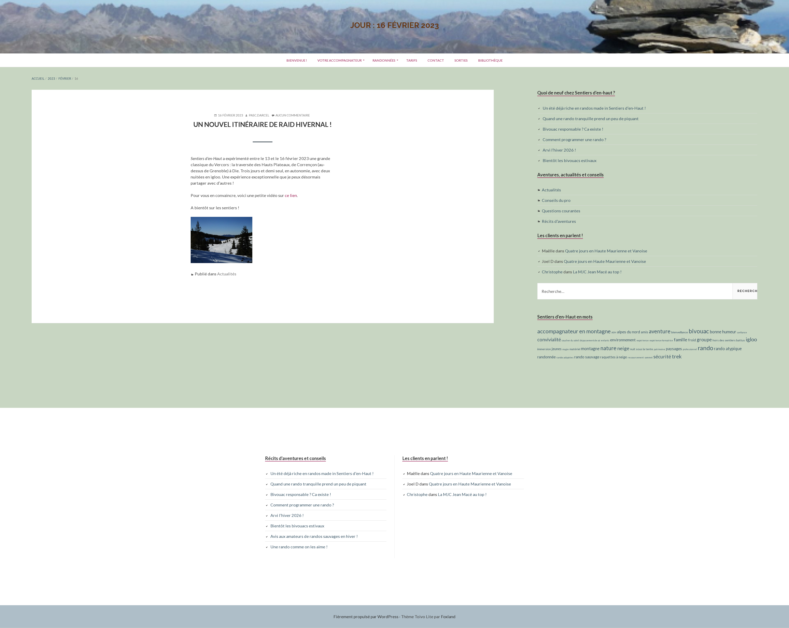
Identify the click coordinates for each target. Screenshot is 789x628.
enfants (605, 340)
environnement (623, 340)
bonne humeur (723, 331)
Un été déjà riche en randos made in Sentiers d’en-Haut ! (594, 108)
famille (680, 339)
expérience (643, 340)
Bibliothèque (490, 60)
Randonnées (384, 60)
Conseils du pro (556, 200)
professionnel (690, 349)
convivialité (549, 339)
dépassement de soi (590, 340)
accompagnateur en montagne (574, 331)
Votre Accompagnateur (339, 60)
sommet (649, 357)
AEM (613, 332)
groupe (704, 339)
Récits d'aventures (559, 221)
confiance (742, 332)
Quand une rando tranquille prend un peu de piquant (591, 118)
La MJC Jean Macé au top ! (597, 271)
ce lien (291, 195)
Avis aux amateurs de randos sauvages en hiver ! (314, 536)
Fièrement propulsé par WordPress (365, 616)
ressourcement (636, 357)
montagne (590, 348)
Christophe (552, 271)
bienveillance (679, 332)
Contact (436, 60)
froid (692, 340)
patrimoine (659, 349)
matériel (575, 349)
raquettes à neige (613, 357)
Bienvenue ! (296, 60)
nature (608, 348)
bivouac (699, 331)
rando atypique (728, 348)
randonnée (546, 357)
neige (623, 348)
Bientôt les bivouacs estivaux (569, 160)
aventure (659, 331)
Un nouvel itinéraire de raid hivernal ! (262, 124)
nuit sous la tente (641, 349)
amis (644, 332)
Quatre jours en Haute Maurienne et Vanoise (606, 250)
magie (565, 349)
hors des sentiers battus (729, 340)
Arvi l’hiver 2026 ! (559, 149)
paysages (674, 348)
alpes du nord (628, 332)
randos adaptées (564, 357)
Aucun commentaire (293, 115)
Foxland (448, 616)
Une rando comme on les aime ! (299, 546)
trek (677, 356)
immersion (544, 349)
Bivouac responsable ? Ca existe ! (573, 129)
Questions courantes (561, 210)
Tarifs (411, 60)
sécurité (662, 356)
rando (705, 347)
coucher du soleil (570, 340)
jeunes (557, 349)
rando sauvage (586, 357)
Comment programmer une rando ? (574, 139)
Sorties (461, 60)
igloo (751, 339)
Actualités (226, 273)
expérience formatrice (661, 340)
